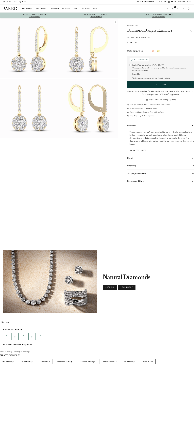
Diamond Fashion (109, 361)
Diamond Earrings (65, 361)
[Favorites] (178, 8)
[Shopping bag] (188, 8)
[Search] (168, 8)
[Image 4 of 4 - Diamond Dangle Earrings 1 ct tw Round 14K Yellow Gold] (88, 108)
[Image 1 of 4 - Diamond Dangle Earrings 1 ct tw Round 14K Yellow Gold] (29, 48)
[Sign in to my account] (183, 8)
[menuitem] (27, 8)
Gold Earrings (129, 361)
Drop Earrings (8, 361)
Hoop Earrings (27, 361)
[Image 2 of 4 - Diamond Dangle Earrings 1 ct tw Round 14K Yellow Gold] (88, 48)
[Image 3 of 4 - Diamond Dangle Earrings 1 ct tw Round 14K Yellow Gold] (29, 108)
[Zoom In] (115, 22)
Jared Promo (147, 361)
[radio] (153, 51)
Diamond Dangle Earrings (149, 30)
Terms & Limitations (165, 78)
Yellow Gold (45, 361)
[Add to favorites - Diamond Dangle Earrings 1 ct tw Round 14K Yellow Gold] (191, 31)
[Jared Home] (10, 8)
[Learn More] (134, 37)
